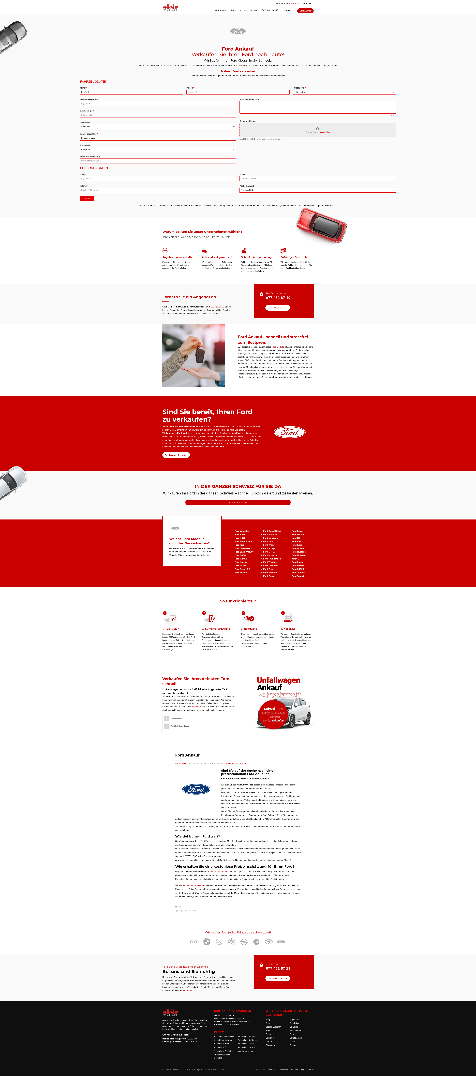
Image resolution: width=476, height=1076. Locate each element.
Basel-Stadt (295, 1023)
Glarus (268, 1030)
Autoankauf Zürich (246, 1044)
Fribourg (293, 1045)
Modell (190, 88)
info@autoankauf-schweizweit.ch (235, 1021)
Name (83, 174)
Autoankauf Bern (221, 1044)
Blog (310, 3)
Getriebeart (86, 122)
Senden (87, 198)
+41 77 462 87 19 (226, 1015)
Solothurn (270, 1038)
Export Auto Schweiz (223, 1040)
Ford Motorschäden (179, 719)
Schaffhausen (296, 1038)
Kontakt (304, 3)
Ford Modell (277, 347)
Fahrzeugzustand (89, 134)
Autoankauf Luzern (246, 1047)
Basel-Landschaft (273, 1027)
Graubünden (295, 1030)
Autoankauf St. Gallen (247, 1040)
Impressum (283, 1069)
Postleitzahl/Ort (246, 186)
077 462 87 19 (294, 4)
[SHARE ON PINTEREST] (190, 911)
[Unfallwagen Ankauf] (284, 703)
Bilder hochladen (247, 121)
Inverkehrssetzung (89, 99)
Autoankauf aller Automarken (235, 763)
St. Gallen (294, 1027)
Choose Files (325, 132)
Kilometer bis (87, 111)
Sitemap (294, 1069)
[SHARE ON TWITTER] (177, 911)
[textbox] (129, 92)
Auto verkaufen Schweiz (224, 1036)
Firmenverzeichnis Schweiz (222, 1056)
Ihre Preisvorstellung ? (90, 157)
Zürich (292, 1041)
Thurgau (269, 1034)
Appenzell (294, 1020)
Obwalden (270, 1045)
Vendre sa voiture (245, 1051)
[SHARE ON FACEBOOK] (181, 911)
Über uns (271, 1069)
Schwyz (293, 1034)
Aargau (269, 1020)
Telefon (84, 186)
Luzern (269, 1041)
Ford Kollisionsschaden (180, 726)
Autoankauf (182, 763)
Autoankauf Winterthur (224, 1051)
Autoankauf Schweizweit (194, 885)
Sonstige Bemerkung (249, 99)
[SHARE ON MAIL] (194, 911)
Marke (83, 88)
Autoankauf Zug (221, 1047)
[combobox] (131, 92)
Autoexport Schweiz (247, 1036)
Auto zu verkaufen (218, 871)
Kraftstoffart (86, 145)
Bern (268, 1023)
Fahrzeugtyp (299, 88)
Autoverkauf (186, 990)
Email (242, 174)
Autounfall (196, 706)
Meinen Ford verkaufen (238, 71)
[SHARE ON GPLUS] (186, 911)
